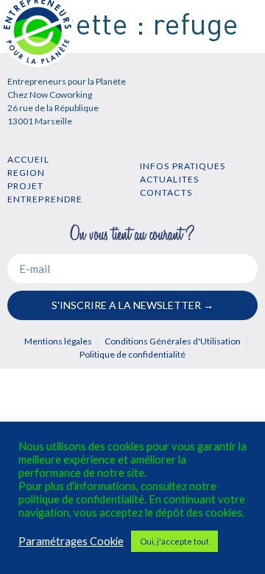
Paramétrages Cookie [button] (71, 541)
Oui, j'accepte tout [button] (174, 541)
